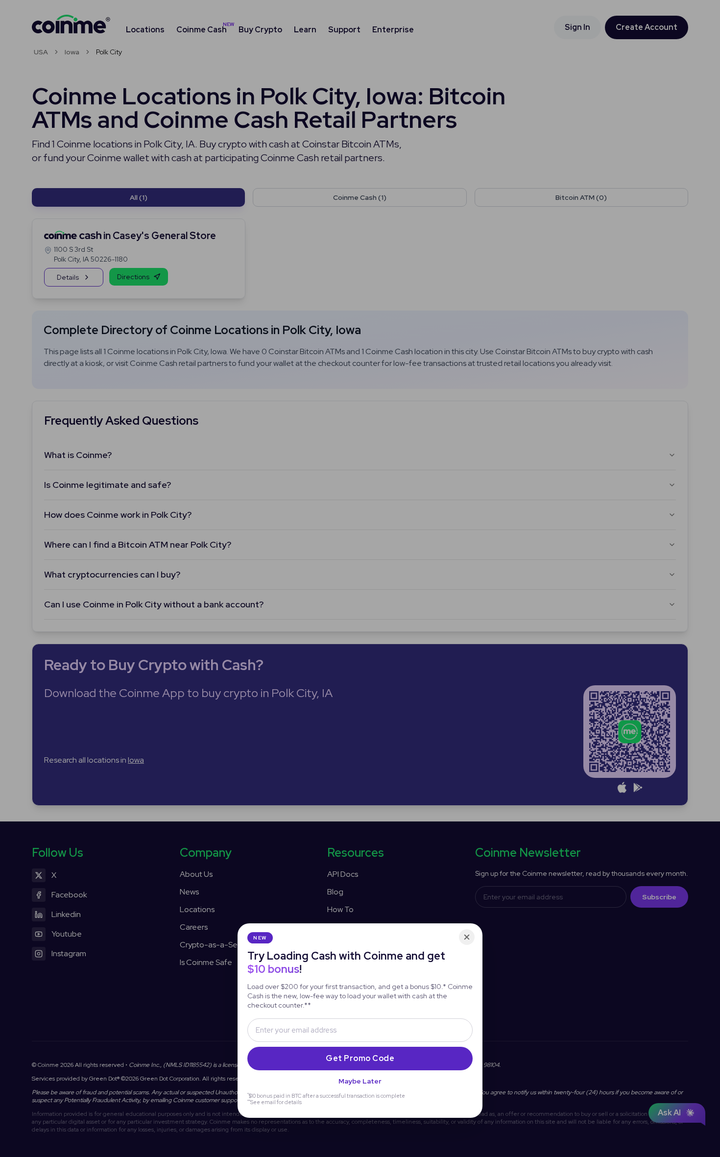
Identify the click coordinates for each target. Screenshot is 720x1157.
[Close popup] (467, 937)
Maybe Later (360, 1081)
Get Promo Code (360, 1058)
